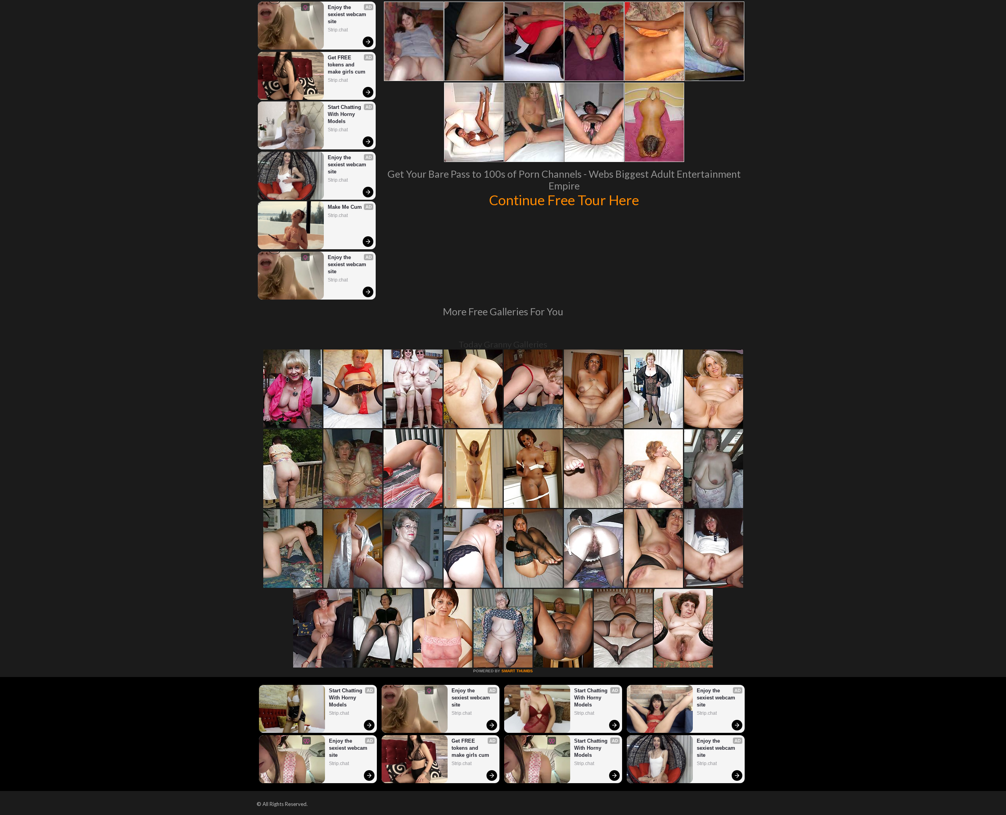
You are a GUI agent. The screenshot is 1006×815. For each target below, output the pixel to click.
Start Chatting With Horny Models (345, 114)
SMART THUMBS (517, 671)
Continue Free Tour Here (564, 199)
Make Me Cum (345, 207)
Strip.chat (338, 30)
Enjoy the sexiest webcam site (348, 14)
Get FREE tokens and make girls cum (346, 65)
